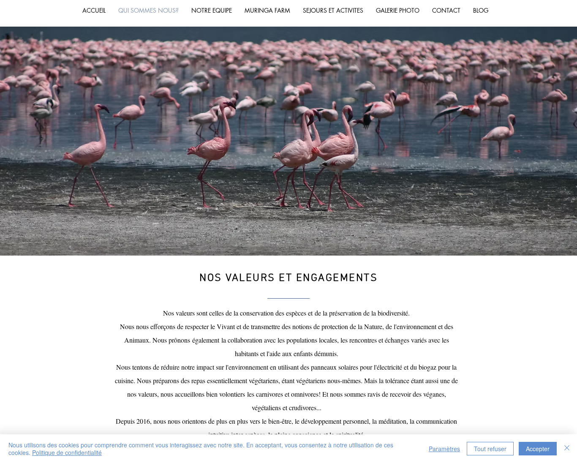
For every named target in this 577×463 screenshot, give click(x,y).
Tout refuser (490, 448)
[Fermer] (567, 448)
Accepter (538, 448)
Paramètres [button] (444, 448)
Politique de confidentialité (67, 452)
